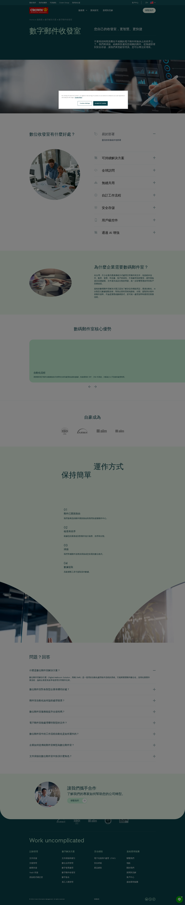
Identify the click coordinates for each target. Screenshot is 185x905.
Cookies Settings (85, 103)
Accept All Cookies (100, 103)
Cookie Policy (78, 97)
